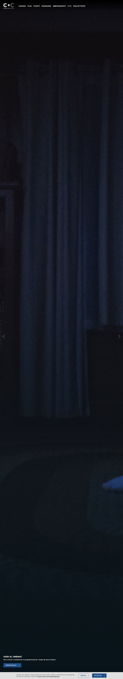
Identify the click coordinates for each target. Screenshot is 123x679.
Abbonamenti (59, 6)
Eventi (36, 6)
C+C (70, 6)
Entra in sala (11, 665)
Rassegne (46, 6)
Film (30, 6)
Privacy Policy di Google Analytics (48, 676)
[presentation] (4, 336)
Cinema (22, 6)
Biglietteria (79, 6)
